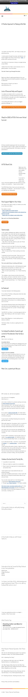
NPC (22, 57)
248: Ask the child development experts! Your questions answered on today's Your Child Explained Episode (13, 653)
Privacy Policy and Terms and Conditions (10, 681)
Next (24, 640)
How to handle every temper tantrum (10, 210)
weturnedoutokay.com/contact (7, 487)
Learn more (5, 349)
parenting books (13, 443)
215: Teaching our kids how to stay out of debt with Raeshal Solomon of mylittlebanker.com (12, 661)
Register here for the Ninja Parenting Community (13, 107)
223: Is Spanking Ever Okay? (7, 657)
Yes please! (5, 222)
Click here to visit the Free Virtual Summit (12, 153)
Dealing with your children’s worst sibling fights (12, 215)
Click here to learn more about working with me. (11, 486)
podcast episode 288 (12, 412)
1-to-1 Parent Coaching (11, 483)
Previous (23, 640)
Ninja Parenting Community (9, 403)
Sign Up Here (14, 3)
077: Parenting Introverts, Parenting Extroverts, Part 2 (13, 675)
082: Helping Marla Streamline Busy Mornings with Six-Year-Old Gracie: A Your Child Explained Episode (13, 671)
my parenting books (10, 437)
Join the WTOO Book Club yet (9, 194)
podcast (5, 443)
